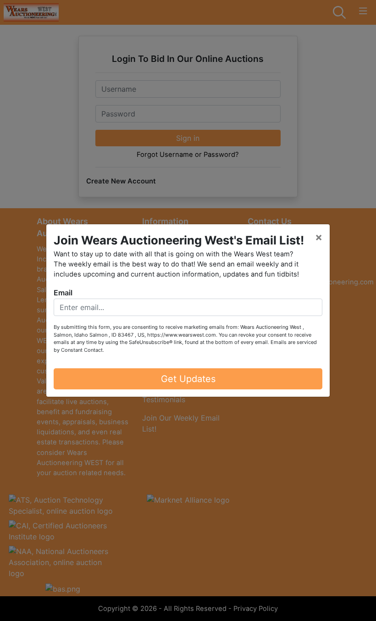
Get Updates (188, 378)
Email (63, 292)
